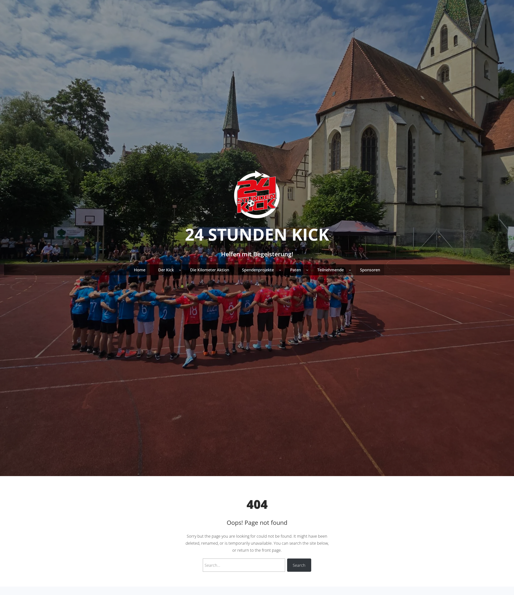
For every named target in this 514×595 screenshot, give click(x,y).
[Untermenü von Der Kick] (180, 270)
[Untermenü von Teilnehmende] (350, 270)
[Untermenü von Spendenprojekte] (280, 270)
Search (299, 565)
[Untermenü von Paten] (307, 270)
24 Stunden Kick (257, 234)
